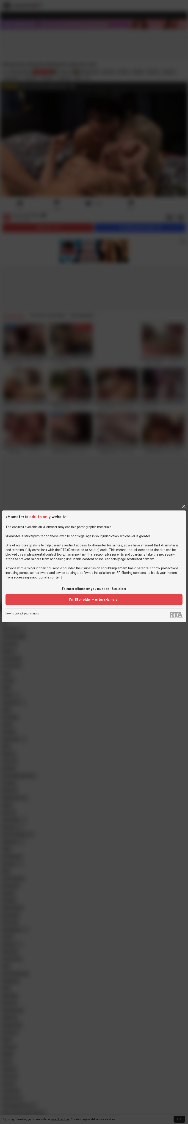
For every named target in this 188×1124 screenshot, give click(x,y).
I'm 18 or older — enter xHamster (94, 599)
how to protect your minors (22, 613)
